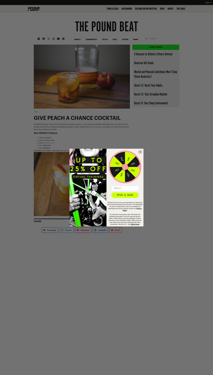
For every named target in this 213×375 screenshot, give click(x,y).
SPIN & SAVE (125, 195)
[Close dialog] (140, 152)
